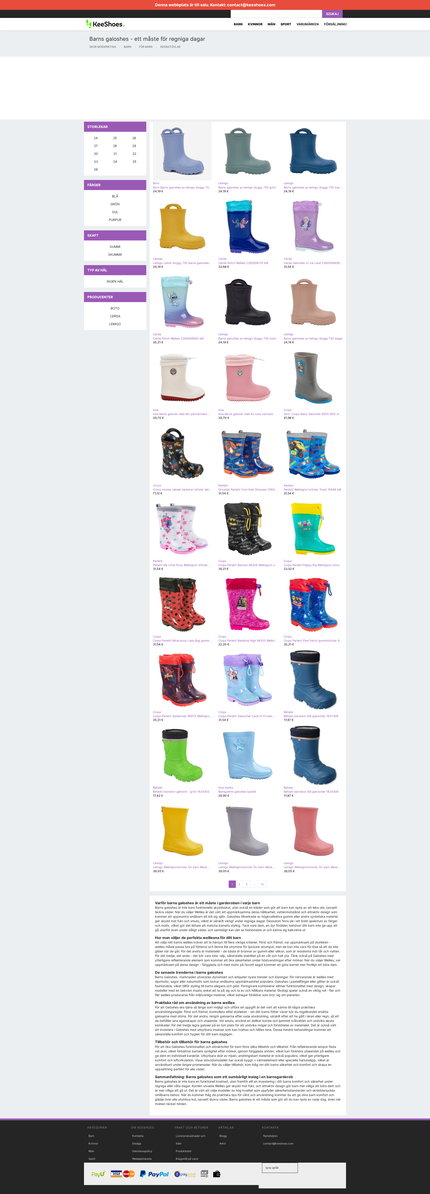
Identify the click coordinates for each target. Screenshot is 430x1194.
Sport (91, 1158)
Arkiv (222, 1143)
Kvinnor (93, 1143)
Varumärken (308, 24)
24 (96, 138)
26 (134, 138)
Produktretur (183, 1151)
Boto (115, 308)
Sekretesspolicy (142, 1151)
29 (134, 146)
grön (115, 204)
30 (96, 154)
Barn (91, 1136)
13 (262, 884)
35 (134, 161)
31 (115, 154)
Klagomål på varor (187, 1158)
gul (115, 212)
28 (115, 146)
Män (91, 1151)
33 (96, 161)
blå (115, 196)
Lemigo (115, 324)
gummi (115, 247)
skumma (115, 254)
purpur (115, 220)
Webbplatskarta (142, 1158)
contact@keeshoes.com (251, 4)
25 (115, 138)
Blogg (223, 1136)
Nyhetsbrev (270, 1136)
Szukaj (332, 14)
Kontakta (138, 1136)
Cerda (115, 316)
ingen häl (115, 281)
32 (134, 154)
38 (96, 169)
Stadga (136, 1143)
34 (115, 161)
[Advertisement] (134, 88)
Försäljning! (335, 24)
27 (96, 146)
